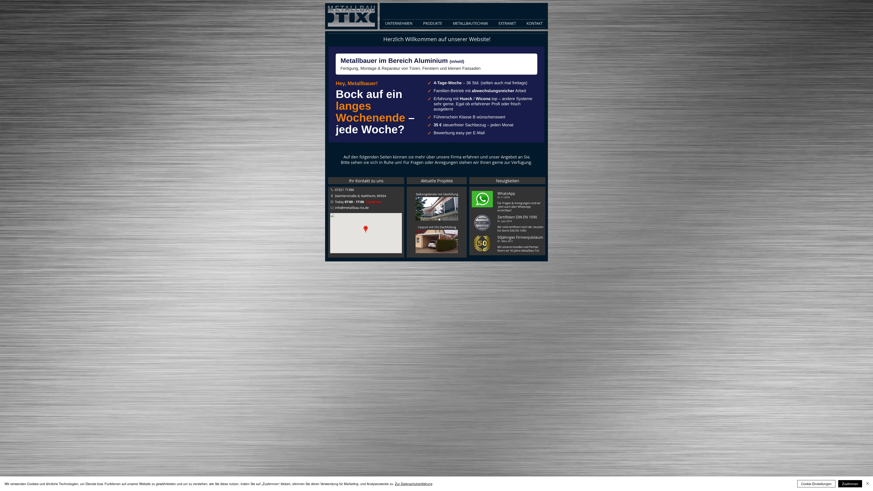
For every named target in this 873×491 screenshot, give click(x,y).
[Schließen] (867, 483)
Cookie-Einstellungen (816, 483)
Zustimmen (850, 483)
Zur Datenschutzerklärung (413, 483)
